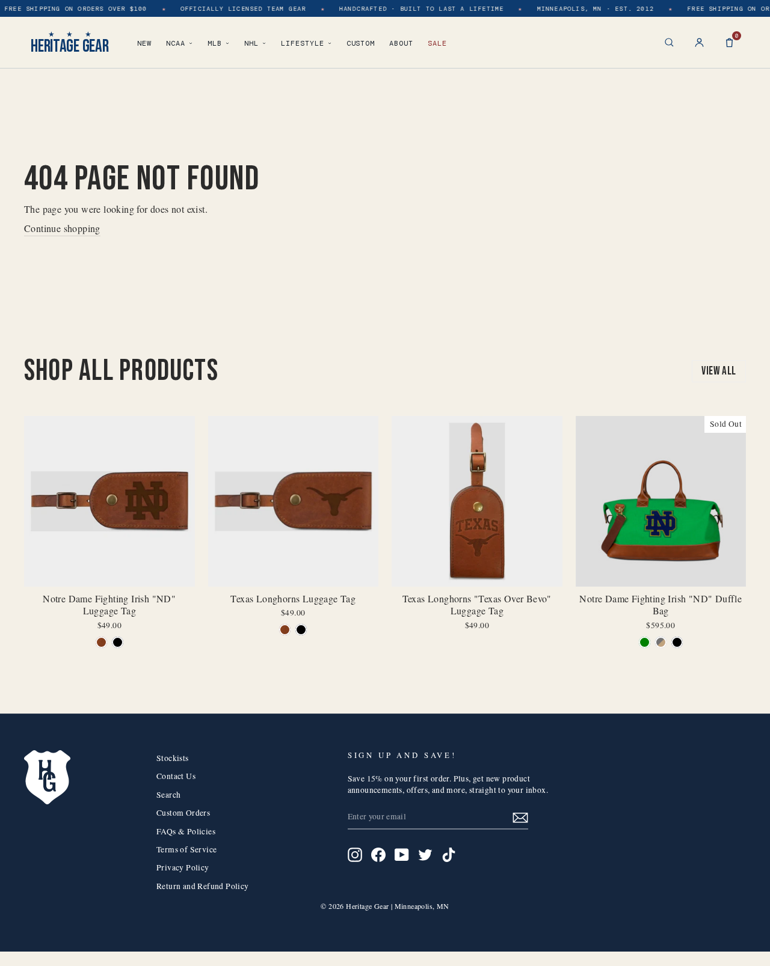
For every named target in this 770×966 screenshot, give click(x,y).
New (144, 43)
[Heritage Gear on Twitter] (425, 855)
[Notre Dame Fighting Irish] (101, 642)
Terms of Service (186, 849)
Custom (360, 43)
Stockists (172, 758)
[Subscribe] (520, 817)
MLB (215, 43)
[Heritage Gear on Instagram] (355, 855)
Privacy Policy (182, 867)
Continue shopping (62, 228)
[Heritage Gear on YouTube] (402, 855)
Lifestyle (302, 43)
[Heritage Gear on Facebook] (378, 855)
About (401, 43)
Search (168, 794)
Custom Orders (183, 812)
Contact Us (176, 776)
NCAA (175, 43)
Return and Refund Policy (202, 886)
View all (718, 371)
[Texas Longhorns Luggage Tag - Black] (301, 629)
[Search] (669, 42)
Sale (437, 43)
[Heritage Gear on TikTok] (449, 855)
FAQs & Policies (185, 831)
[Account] (699, 42)
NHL (251, 43)
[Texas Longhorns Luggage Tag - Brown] (285, 629)
